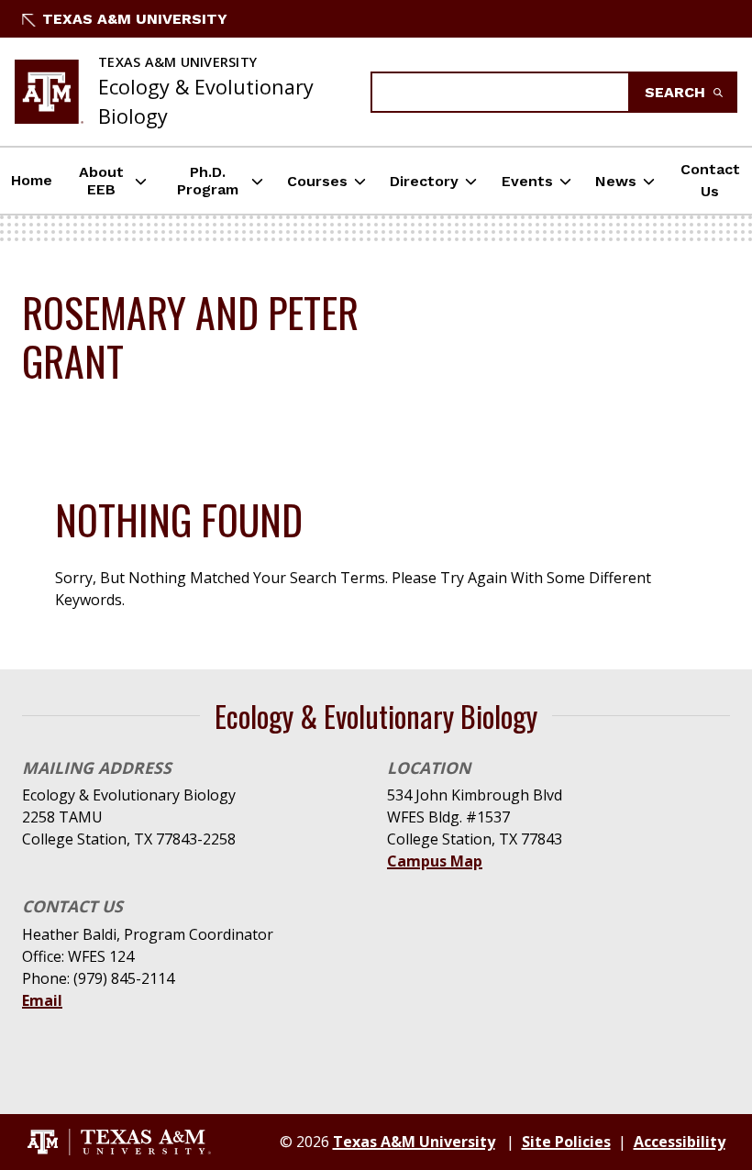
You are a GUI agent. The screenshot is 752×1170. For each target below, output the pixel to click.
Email (42, 1000)
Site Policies (566, 1141)
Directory (424, 181)
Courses (317, 181)
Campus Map (434, 861)
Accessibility (679, 1141)
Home (31, 180)
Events (527, 181)
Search (677, 92)
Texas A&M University (134, 19)
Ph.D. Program (207, 180)
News (615, 181)
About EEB (101, 180)
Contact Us (710, 180)
